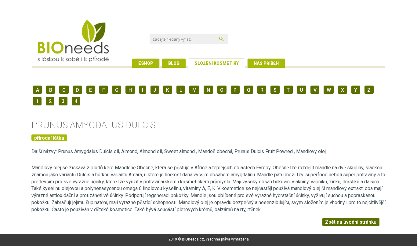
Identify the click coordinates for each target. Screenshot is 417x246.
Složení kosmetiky (216, 63)
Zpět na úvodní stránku (350, 222)
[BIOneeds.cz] (91, 42)
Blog (173, 63)
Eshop (145, 63)
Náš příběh (266, 63)
